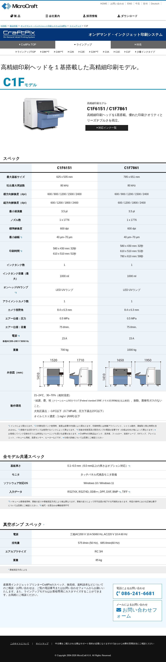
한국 (145, 3)
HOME (103, 3)
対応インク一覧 (107, 127)
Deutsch (155, 3)
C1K (106, 51)
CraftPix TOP (28, 44)
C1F (127, 51)
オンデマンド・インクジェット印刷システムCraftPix (43, 26)
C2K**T (94, 51)
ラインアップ (75, 26)
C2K (71, 51)
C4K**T (59, 51)
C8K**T (45, 51)
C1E (117, 51)
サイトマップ (42, 643)
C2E (82, 51)
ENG (129, 3)
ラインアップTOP (26, 51)
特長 (139, 44)
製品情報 (14, 26)
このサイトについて (19, 643)
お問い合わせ (117, 3)
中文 (137, 3)
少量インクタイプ (145, 51)
